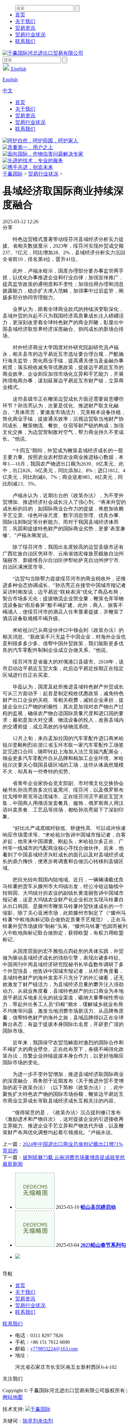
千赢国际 (13, 173)
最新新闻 (13, 1164)
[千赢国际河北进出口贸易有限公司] (43, 53)
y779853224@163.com (54, 1348)
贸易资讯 (25, 28)
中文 (8, 90)
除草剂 (30, 1421)
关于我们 (25, 21)
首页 (20, 14)
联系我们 (25, 41)
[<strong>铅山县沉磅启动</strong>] (35, 1207)
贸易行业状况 (30, 34)
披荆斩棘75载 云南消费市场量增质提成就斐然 (74, 1157)
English (18, 68)
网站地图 (13, 1397)
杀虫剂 (45, 1421)
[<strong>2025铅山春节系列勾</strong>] (35, 1245)
